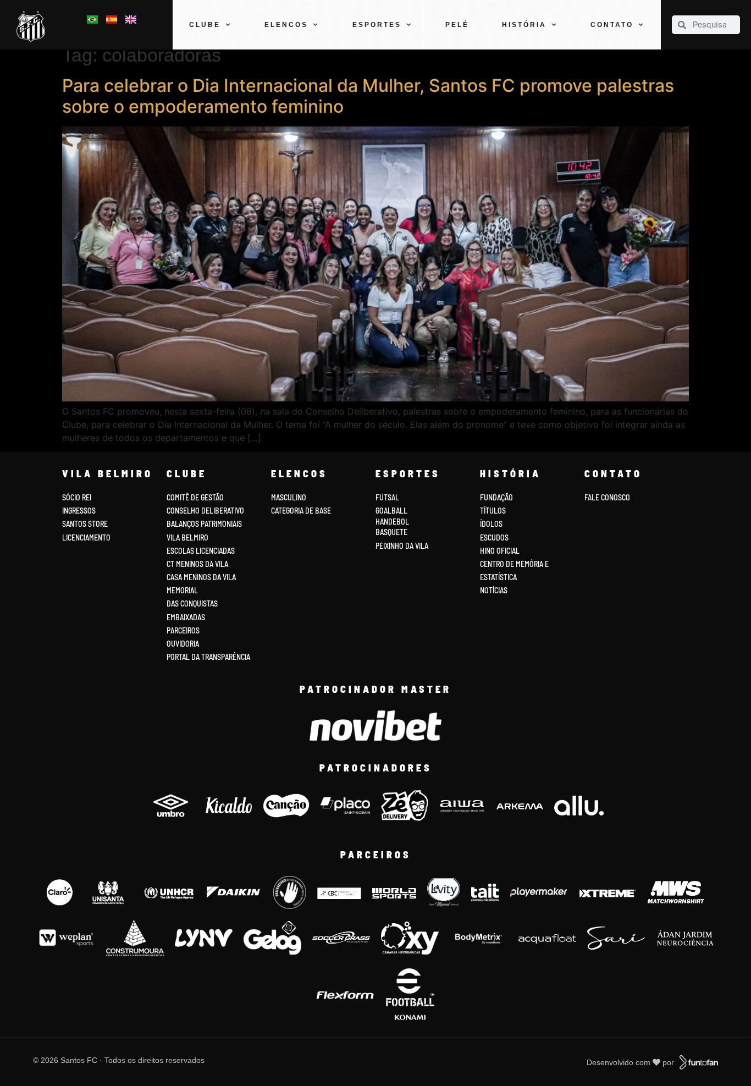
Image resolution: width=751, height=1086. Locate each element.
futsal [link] (387, 497)
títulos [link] (493, 510)
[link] (33, 26)
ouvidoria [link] (183, 643)
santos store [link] (85, 523)
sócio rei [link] (76, 497)
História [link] (524, 25)
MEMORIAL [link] (182, 590)
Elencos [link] (286, 25)
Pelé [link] (457, 25)
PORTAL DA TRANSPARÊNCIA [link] (208, 656)
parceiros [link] (183, 630)
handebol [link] (392, 521)
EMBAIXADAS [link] (186, 617)
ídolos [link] (491, 523)
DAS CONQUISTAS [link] (192, 603)
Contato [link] (611, 25)
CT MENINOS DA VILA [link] (197, 564)
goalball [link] (391, 510)
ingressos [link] (79, 510)
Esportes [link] (376, 25)
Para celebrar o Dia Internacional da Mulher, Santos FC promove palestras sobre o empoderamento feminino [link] (368, 96)
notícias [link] (493, 590)
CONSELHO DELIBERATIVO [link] (205, 510)
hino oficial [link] (500, 550)
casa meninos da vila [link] (201, 577)
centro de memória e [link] (514, 564)
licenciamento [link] (86, 537)
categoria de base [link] (302, 510)
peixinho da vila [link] (401, 545)
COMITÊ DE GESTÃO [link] (195, 497)
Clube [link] (204, 25)
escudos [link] (494, 537)
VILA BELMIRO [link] (187, 537)
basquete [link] (391, 532)
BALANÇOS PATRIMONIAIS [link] (204, 523)
